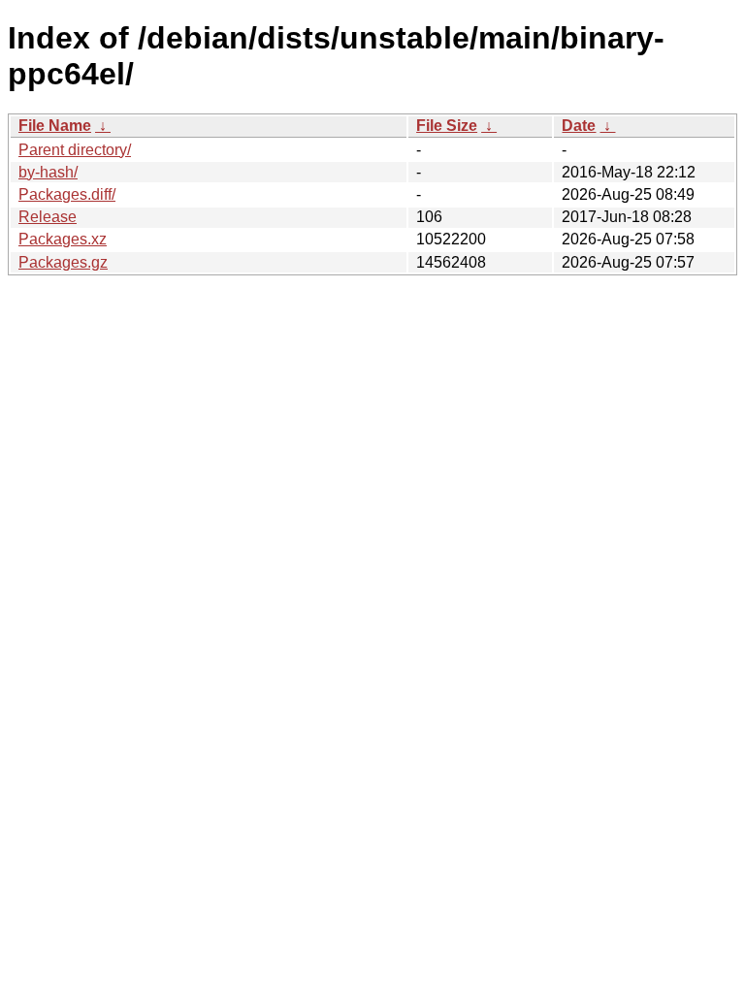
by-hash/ (48, 172)
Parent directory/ (74, 150)
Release (47, 216)
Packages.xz (62, 239)
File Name (54, 125)
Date (579, 125)
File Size (446, 125)
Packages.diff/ (66, 194)
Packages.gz (63, 262)
